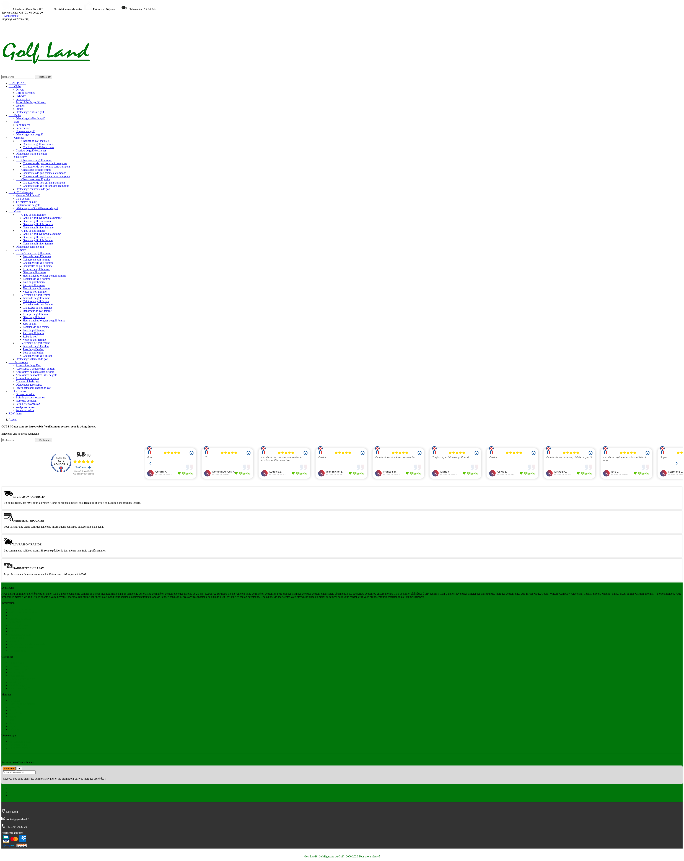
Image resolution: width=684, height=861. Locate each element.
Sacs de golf (15, 682)
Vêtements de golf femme (33, 294)
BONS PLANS (17, 83)
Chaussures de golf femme (33, 169)
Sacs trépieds (23, 124)
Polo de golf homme (34, 281)
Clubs (15, 86)
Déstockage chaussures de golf (33, 188)
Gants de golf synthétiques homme (42, 217)
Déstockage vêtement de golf (32, 358)
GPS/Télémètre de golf (21, 678)
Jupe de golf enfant (33, 349)
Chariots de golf (18, 685)
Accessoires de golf (19, 665)
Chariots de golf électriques (31, 150)
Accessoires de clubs (27, 378)
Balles (15, 115)
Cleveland (14, 700)
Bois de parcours (25, 92)
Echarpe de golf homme (36, 269)
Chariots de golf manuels (32, 140)
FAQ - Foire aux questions (23, 612)
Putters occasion (25, 410)
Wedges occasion (25, 407)
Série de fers (23, 99)
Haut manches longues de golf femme (44, 320)
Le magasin (15, 621)
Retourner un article (20, 618)
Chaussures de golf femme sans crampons (46, 176)
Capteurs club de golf (28, 205)
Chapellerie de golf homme (38, 262)
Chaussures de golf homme (34, 160)
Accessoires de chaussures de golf (35, 371)
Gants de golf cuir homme (37, 221)
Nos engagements (18, 625)
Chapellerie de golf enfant (37, 355)
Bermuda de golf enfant (36, 346)
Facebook (14, 788)
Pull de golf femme (33, 333)
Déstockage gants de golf (30, 246)
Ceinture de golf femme (36, 301)
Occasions (17, 391)
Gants (15, 211)
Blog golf (14, 615)
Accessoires (18, 362)
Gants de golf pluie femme (38, 240)
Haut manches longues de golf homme (44, 275)
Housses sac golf (25, 131)
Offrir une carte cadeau (21, 647)
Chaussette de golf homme (38, 265)
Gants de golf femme (30, 230)
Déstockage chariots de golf (31, 153)
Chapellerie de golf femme (38, 304)
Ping (11, 719)
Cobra (12, 726)
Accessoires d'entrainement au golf (35, 368)
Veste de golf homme (34, 291)
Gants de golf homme (31, 214)
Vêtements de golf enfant (33, 342)
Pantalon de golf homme (36, 278)
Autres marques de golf (22, 703)
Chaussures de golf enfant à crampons (44, 182)
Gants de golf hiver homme (38, 227)
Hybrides (21, 95)
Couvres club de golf (27, 381)
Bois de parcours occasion (30, 397)
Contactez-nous (17, 650)
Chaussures (18, 156)
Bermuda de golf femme (36, 298)
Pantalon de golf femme (36, 326)
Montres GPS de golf (28, 195)
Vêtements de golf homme (33, 253)
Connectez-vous (18, 744)
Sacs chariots (23, 128)
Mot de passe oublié (20, 741)
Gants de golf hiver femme (38, 243)
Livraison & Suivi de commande (27, 644)
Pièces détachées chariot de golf (33, 387)
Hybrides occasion (26, 400)
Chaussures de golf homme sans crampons (46, 166)
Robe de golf (30, 336)
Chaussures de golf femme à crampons (44, 172)
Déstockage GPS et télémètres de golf (37, 208)
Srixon (12, 716)
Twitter (13, 791)
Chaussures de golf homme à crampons (45, 163)
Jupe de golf (30, 323)
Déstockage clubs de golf (30, 112)
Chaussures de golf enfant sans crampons (46, 185)
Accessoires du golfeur (28, 365)
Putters (19, 108)
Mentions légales (18, 628)
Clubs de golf (16, 675)
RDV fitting (15, 413)
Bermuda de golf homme (37, 256)
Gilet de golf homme (34, 272)
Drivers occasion (25, 394)
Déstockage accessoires (29, 384)
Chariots (16, 137)
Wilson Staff (15, 706)
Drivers (20, 89)
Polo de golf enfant (33, 352)
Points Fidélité (17, 637)
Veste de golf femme (34, 339)
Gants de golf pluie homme (38, 224)
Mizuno (13, 723)
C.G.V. (13, 631)
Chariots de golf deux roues (38, 147)
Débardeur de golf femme (37, 310)
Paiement (14, 641)
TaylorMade (15, 713)
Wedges (20, 105)
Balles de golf (16, 662)
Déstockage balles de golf (30, 118)
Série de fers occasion (28, 403)
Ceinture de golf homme (36, 259)
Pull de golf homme (34, 285)
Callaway (14, 729)
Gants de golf (16, 672)
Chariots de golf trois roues (38, 144)
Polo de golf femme (34, 330)
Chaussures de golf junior (33, 179)
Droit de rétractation (20, 608)
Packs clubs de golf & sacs (31, 102)
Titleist (12, 710)
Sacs (14, 121)
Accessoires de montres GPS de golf (36, 375)
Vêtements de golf (19, 669)
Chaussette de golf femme (37, 307)
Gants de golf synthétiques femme (42, 233)
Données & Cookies (20, 634)
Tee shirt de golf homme (36, 288)
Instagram (14, 795)
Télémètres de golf (26, 201)
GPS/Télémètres (21, 192)
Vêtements (17, 249)
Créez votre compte (19, 747)
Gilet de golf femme (34, 317)
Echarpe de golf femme (36, 314)
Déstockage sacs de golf (29, 134)
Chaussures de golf (19, 688)
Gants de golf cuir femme (37, 237)
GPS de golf (23, 198)
